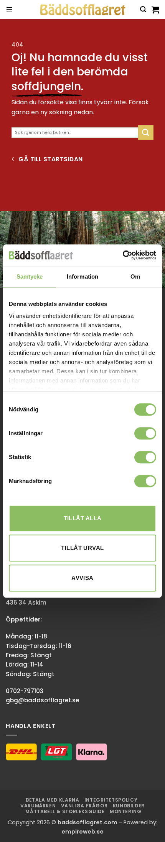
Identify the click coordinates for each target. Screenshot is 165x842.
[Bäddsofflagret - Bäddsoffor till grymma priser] (83, 9)
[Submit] (145, 132)
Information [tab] (82, 276)
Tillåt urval (82, 548)
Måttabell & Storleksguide (64, 811)
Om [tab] (135, 276)
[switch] (145, 433)
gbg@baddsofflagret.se (42, 700)
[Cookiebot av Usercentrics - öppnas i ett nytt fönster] (122, 255)
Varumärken (38, 805)
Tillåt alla (83, 518)
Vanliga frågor (84, 805)
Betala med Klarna (52, 800)
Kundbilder (129, 805)
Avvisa (82, 578)
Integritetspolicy (110, 800)
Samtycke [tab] (29, 276)
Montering (126, 811)
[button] (9, 10)
